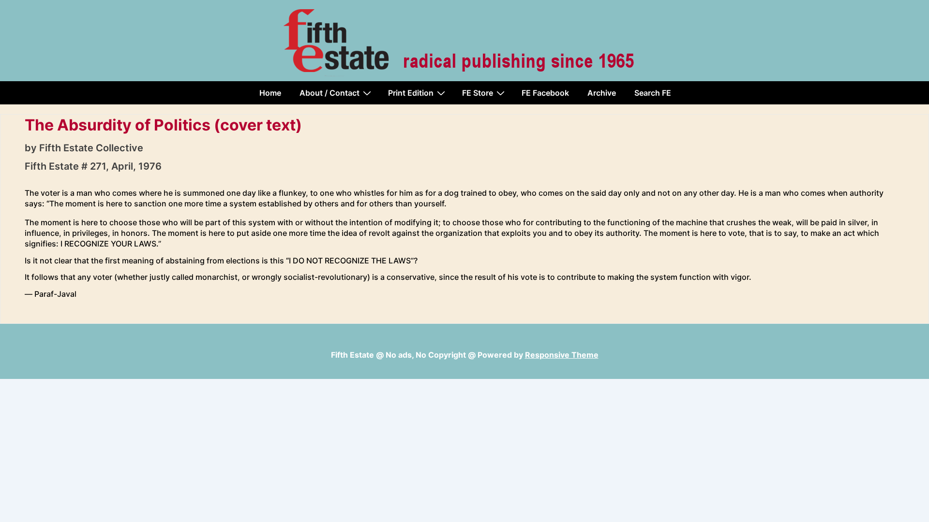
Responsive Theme (562, 355)
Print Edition (411, 93)
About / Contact (330, 93)
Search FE (652, 93)
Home (270, 93)
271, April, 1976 (126, 166)
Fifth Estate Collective (91, 148)
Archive (601, 93)
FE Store (477, 93)
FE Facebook (545, 93)
